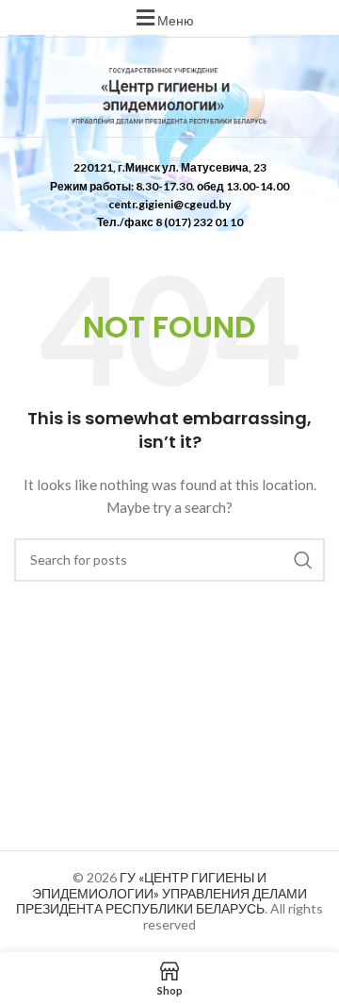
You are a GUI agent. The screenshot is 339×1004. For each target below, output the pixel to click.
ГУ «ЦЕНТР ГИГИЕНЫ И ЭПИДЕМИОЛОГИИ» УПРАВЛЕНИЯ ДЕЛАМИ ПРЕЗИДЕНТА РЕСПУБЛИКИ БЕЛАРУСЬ (161, 893)
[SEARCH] (303, 560)
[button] (163, 17)
